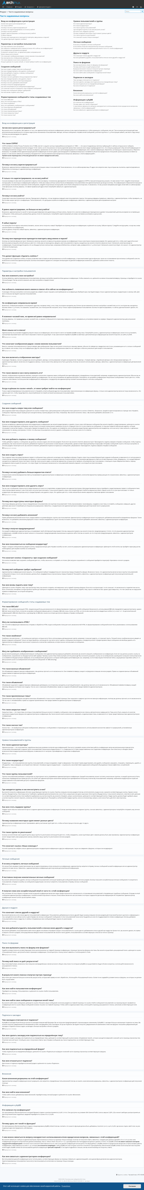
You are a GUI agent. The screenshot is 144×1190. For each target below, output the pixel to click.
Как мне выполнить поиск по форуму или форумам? (90, 65)
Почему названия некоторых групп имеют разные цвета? (92, 33)
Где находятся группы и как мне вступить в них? (89, 29)
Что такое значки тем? (8, 115)
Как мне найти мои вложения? (83, 95)
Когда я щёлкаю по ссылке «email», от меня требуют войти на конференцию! (26, 62)
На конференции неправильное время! (14, 50)
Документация (44, 7)
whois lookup (124, 1140)
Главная (9, 7)
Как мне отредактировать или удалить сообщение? (18, 71)
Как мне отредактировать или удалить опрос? (16, 79)
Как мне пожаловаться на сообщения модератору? (18, 86)
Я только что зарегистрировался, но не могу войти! (18, 29)
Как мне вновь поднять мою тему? (12, 92)
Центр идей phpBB (110, 1126)
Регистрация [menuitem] (141, 7)
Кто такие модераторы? (81, 26)
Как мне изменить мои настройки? (12, 46)
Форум (19, 7)
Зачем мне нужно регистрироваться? (13, 24)
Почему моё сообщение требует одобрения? (16, 90)
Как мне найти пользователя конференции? (87, 71)
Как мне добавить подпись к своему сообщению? (17, 73)
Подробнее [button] (65, 1186)
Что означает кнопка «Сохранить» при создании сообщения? (21, 88)
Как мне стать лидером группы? (83, 31)
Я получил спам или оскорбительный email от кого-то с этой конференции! (98, 48)
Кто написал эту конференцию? (83, 102)
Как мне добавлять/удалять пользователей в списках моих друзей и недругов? (99, 58)
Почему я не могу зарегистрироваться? (14, 28)
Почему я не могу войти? (9, 31)
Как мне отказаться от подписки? (84, 86)
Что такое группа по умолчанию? (84, 35)
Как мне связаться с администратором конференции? (91, 110)
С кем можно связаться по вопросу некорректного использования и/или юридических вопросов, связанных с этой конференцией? (105, 107)
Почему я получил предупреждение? (13, 84)
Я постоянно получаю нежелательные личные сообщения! (92, 46)
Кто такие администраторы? (82, 24)
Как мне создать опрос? (9, 75)
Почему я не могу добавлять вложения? (14, 83)
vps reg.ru (87, 1181)
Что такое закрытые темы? (10, 113)
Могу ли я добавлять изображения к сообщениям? (18, 105)
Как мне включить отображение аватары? (15, 58)
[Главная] (72, 3)
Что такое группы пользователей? (84, 28)
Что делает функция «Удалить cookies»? (14, 39)
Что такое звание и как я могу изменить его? (16, 60)
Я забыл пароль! (6, 35)
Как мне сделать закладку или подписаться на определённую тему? (95, 82)
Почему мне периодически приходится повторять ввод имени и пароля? (25, 37)
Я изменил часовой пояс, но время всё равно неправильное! (21, 52)
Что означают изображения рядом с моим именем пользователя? (23, 56)
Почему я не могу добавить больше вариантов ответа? (19, 77)
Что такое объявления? (8, 109)
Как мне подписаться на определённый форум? (89, 84)
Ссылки (3, 7)
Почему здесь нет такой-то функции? (85, 104)
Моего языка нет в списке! (9, 54)
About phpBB (49, 1114)
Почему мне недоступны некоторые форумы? (16, 81)
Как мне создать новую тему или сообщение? (16, 69)
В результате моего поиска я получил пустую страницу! (91, 69)
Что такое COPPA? (7, 26)
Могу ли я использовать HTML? (11, 101)
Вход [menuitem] (138, 7)
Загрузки (30, 7)
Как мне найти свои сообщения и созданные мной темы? (92, 73)
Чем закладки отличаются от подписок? (86, 80)
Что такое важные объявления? (11, 107)
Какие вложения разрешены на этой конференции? (90, 93)
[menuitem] (133, 6)
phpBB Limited (62, 1112)
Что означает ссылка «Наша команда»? (86, 37)
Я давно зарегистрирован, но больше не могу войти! (18, 33)
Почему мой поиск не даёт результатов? (86, 67)
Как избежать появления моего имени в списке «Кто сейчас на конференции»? (27, 48)
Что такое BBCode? (7, 100)
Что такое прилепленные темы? (11, 111)
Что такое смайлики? (8, 103)
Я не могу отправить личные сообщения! (87, 45)
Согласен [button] (132, 1186)
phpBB (129, 335)
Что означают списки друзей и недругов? (86, 56)
